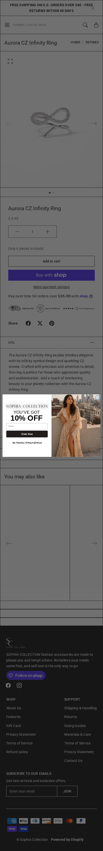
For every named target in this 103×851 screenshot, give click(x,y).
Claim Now (27, 434)
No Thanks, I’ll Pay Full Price (27, 442)
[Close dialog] (97, 397)
